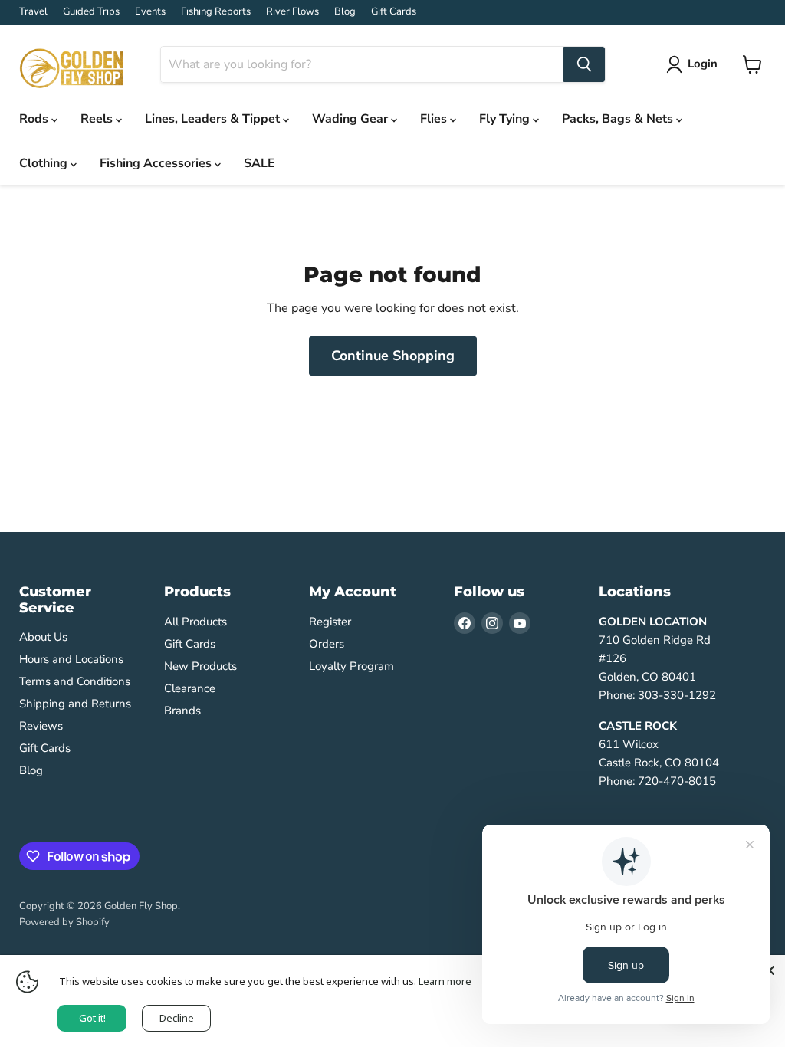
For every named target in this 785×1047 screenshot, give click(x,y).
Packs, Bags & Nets (619, 118)
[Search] (584, 64)
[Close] (769, 970)
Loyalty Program (351, 666)
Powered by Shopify (64, 922)
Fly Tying (506, 118)
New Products (200, 666)
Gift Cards (393, 12)
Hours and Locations (71, 659)
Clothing (45, 163)
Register (330, 621)
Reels (98, 118)
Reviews (41, 726)
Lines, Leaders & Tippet (214, 118)
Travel (33, 12)
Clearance (189, 688)
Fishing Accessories (157, 163)
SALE (259, 163)
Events (150, 12)
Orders (326, 644)
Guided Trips (91, 12)
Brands (182, 710)
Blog (345, 12)
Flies (435, 118)
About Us (43, 637)
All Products (195, 621)
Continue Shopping (393, 355)
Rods (35, 118)
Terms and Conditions (74, 681)
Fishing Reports (216, 12)
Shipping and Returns (75, 703)
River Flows (292, 12)
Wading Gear (351, 118)
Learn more (445, 981)
